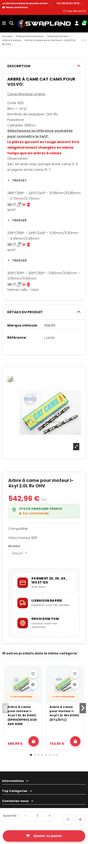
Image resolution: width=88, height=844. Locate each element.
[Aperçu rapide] (33, 684)
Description (18, 66)
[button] (31, 755)
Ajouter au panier (47, 836)
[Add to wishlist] (68, 819)
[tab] (44, 66)
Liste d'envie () (76, 11)
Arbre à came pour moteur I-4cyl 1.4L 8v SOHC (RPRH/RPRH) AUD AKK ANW (22, 715)
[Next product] (85, 40)
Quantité (9, 816)
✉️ (15, 7)
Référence (16, 338)
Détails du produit (25, 312)
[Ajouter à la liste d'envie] (33, 673)
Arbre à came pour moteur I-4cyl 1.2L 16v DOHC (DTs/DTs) (64, 713)
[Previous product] (82, 40)
